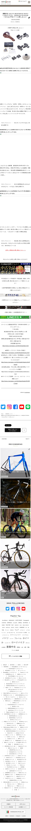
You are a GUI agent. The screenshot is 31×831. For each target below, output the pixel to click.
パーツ (13, 21)
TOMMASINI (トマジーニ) (20, 740)
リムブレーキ (7, 642)
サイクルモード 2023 (21, 632)
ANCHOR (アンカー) (18, 744)
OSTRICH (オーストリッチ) (15, 691)
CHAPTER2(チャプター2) (9, 714)
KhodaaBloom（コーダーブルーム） (20, 666)
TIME (3, 630)
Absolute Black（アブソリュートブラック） (15, 683)
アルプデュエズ (5, 476)
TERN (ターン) (21, 784)
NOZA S (12, 627)
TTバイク (7, 630)
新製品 (18, 647)
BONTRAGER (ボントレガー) (15, 716)
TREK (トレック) (20, 786)
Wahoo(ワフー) (7, 787)
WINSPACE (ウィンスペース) (21, 698)
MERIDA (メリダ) (9, 774)
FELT (12, 625)
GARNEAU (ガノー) (23, 714)
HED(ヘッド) (8, 687)
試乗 (25, 647)
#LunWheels (5, 620)
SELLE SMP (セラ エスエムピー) (10, 693)
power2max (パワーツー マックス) (15, 710)
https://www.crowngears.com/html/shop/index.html (15, 345)
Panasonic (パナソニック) (20, 687)
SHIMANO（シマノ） (21, 778)
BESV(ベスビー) (15, 681)
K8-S (21, 625)
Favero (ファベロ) (24, 672)
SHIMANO (22, 627)
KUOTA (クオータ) (22, 768)
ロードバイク (18, 642)
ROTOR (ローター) (23, 721)
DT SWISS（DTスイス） (21, 742)
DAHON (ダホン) (7, 698)
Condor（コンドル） (11, 736)
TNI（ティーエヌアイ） (11, 697)
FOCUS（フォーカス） (12, 765)
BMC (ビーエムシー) (12, 748)
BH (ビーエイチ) (22, 678)
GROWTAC (6, 666)
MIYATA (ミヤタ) (15, 706)
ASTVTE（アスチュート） (15, 719)
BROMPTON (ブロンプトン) (16, 750)
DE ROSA (25, 622)
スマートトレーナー (15, 635)
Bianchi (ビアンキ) (22, 746)
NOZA (3, 627)
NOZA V (16, 627)
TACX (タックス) (10, 784)
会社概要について (22, 807)
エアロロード (22, 630)
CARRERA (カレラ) (9, 674)
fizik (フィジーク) (9, 734)
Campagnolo (26, 620)
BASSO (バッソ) (8, 740)
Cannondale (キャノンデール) (15, 753)
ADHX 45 (3, 536)
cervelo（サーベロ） (22, 755)
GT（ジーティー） (22, 670)
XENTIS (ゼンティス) (20, 734)
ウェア (17, 630)
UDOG (19, 664)
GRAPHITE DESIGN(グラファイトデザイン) (15, 731)
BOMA (21, 748)
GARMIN (22, 767)
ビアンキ (11, 638)
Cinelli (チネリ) (9, 757)
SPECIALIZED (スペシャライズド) (10, 782)
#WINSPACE (11, 620)
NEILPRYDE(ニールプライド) (15, 717)
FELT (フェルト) (21, 763)
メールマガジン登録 (16, 656)
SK (26, 627)
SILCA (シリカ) (22, 697)
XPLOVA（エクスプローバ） (20, 787)
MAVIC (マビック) (22, 772)
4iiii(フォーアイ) (24, 693)
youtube (24, 815)
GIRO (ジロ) (21, 725)
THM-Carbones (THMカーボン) (10, 727)
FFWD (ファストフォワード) (10, 721)
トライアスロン (25, 635)
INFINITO (17, 625)
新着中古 (17, 21)
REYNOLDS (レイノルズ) (10, 729)
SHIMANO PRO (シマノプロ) (15, 780)
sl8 (28, 627)
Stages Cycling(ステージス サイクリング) (15, 712)
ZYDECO (12, 630)
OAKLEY (5, 664)
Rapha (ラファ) (10, 776)
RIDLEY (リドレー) (20, 776)
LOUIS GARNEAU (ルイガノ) (21, 695)
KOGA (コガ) (21, 736)
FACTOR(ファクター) (10, 763)
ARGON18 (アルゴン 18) (10, 746)
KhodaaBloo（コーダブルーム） (10, 672)
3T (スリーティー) (23, 729)
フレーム (18, 638)
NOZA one (8, 627)
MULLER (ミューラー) (9, 680)
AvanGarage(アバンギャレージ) (15, 668)
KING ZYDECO (26, 625)
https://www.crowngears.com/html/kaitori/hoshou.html (15, 352)
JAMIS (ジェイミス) (21, 674)
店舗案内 (8, 804)
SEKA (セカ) (7, 700)
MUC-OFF (26, 664)
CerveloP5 (15, 622)
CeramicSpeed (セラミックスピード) (16, 704)
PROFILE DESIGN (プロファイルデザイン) (15, 685)
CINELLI (20, 622)
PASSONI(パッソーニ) (10, 670)
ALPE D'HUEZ (4, 506)
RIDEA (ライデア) (24, 727)
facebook (12, 815)
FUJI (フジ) (22, 765)
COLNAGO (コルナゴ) (20, 757)
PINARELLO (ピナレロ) (21, 774)
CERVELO (9, 622)
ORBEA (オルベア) (21, 723)
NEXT (27, 439)
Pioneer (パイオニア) (11, 725)
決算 (22, 647)
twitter (6, 815)
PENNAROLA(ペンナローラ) (20, 700)
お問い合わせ (22, 804)
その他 (15, 789)
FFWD (9, 744)
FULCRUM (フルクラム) (12, 767)
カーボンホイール (11, 632)
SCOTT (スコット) (9, 778)
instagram (18, 815)
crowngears (27, 392)
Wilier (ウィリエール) (8, 742)
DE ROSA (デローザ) (21, 759)
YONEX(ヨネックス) (7, 695)
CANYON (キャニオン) (9, 755)
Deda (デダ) (9, 733)
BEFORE (4, 439)
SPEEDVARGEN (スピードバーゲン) (15, 708)
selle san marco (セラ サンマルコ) (15, 689)
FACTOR (8, 625)
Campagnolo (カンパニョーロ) (15, 751)
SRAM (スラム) (24, 782)
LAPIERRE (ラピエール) (10, 772)
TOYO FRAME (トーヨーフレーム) (15, 676)
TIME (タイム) (10, 786)
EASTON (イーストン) (10, 761)
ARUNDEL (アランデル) (10, 678)
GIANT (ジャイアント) (10, 768)
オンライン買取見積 (8, 807)
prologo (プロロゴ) (20, 733)
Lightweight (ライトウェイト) (15, 770)
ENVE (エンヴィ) (22, 761)
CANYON (4, 622)
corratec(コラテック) (9, 759)
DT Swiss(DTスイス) (22, 680)
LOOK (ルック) (15, 702)
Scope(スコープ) (11, 738)
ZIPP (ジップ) (21, 738)
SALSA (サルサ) (10, 723)
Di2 (2, 597)
